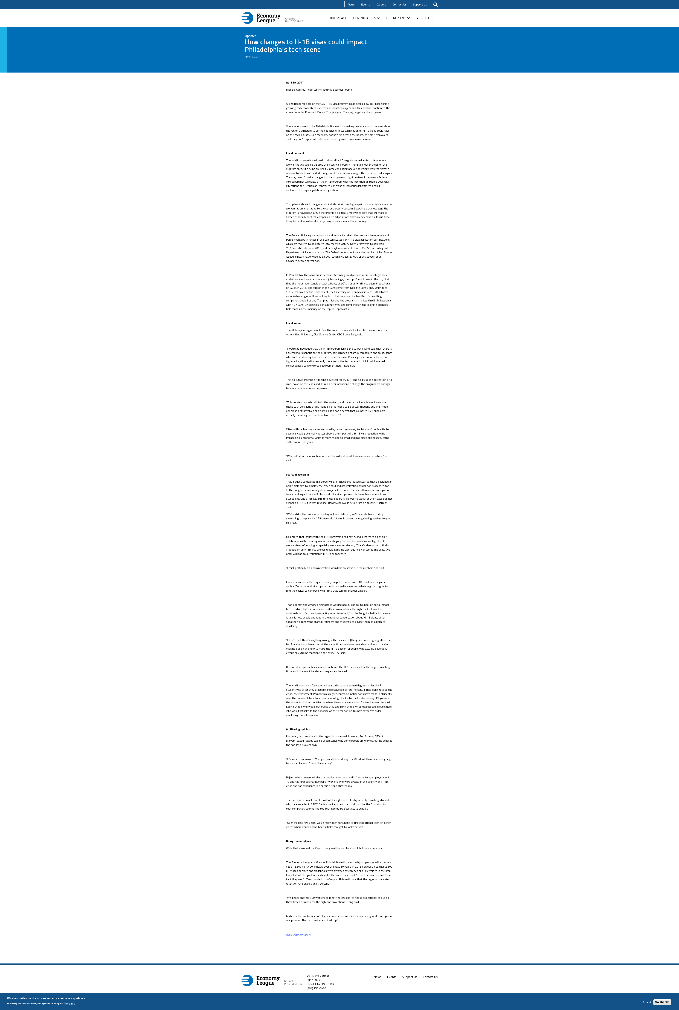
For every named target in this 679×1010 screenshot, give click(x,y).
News (377, 976)
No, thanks (662, 1002)
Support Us (409, 976)
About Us (424, 18)
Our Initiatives (364, 18)
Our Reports (396, 18)
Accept (647, 1002)
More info (70, 1003)
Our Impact (337, 18)
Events (391, 976)
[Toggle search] (435, 4)
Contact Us (430, 976)
